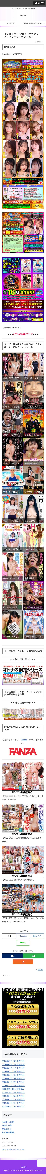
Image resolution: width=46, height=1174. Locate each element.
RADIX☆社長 (8, 1122)
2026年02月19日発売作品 (13, 1079)
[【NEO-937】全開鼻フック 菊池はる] (23, 860)
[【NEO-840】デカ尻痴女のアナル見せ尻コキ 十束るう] (23, 818)
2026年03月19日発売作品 (13, 1075)
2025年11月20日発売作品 (13, 1089)
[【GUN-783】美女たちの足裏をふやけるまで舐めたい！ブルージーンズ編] (23, 898)
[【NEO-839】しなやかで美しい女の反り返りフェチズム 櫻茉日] (23, 776)
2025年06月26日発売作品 (13, 1106)
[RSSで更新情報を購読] (23, 961)
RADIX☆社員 (8, 1132)
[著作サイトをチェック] (12, 955)
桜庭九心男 (7, 1125)
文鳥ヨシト (7, 1129)
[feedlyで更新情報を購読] (33, 955)
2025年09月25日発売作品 (13, 1096)
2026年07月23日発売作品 (13, 1061)
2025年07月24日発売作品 (13, 1103)
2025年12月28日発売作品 (13, 1086)
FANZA (24, 740)
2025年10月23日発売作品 (13, 1093)
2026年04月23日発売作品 (13, 1072)
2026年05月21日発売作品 (13, 1068)
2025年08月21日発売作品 (13, 1100)
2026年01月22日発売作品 (13, 1082)
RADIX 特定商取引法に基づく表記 (13, 1149)
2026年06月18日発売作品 (13, 1065)
